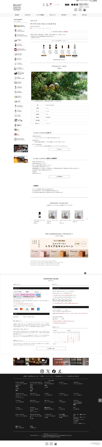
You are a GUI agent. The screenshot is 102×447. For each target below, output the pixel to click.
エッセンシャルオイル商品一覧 (21, 383)
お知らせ (74, 14)
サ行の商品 (50, 262)
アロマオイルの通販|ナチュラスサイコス (94, 443)
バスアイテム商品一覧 (77, 401)
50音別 (46, 262)
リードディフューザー (20, 397)
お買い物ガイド (64, 14)
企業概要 (25, 376)
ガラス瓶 (75, 422)
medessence (18, 385)
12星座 (31, 386)
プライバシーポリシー (50, 376)
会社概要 (81, 7)
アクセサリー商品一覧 (34, 409)
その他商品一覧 (33, 427)
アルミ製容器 (75, 420)
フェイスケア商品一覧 (20, 401)
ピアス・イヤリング (33, 411)
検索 (67, 5)
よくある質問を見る (59, 176)
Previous (31, 219)
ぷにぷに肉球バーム (19, 409)
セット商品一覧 (62, 409)
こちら (26, 298)
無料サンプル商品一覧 (20, 427)
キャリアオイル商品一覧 (49, 383)
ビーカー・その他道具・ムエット (79, 423)
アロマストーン (18, 396)
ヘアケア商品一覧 (62, 401)
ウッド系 (46, 263)
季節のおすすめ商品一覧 (49, 409)
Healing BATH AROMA (77, 403)
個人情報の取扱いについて (61, 376)
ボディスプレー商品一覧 (34, 401)
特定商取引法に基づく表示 (33, 376)
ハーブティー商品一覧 (63, 383)
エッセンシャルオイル (41, 260)
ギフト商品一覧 (76, 409)
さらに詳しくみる (51, 348)
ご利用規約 (42, 376)
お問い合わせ (84, 14)
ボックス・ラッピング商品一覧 (21, 415)
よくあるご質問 (86, 7)
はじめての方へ (28, 14)
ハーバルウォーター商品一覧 (50, 415)
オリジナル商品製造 (40, 14)
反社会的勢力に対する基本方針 (73, 376)
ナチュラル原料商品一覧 (63, 415)
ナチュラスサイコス (33, 260)
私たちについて (53, 14)
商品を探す (17, 14)
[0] (50, 4)
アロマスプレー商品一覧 (77, 383)
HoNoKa (31, 410)
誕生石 (31, 387)
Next (87, 219)
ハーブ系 (46, 265)
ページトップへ (85, 273)
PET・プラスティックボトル (78, 419)
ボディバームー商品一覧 (49, 401)
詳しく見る (59, 149)
